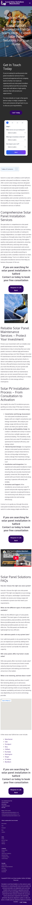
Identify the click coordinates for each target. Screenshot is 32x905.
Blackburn (8, 762)
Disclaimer (4, 871)
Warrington (8, 754)
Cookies (3, 851)
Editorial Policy (5, 855)
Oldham (7, 749)
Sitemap (3, 843)
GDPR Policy (4, 865)
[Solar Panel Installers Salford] (12, 3)
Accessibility (4, 870)
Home (3, 838)
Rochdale (8, 752)
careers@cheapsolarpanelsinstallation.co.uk (11, 815)
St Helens (8, 759)
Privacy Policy (4, 850)
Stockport (8, 744)
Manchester (9, 739)
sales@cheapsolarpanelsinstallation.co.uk (10, 814)
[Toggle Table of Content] (15, 169)
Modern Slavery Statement (7, 866)
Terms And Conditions (6, 853)
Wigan (7, 757)
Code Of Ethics (5, 858)
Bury (6, 747)
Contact (3, 842)
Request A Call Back (15, 289)
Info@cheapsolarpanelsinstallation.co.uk (10, 812)
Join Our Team (5, 840)
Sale (6, 742)
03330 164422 (8, 810)
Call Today (16, 113)
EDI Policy (4, 868)
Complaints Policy (5, 856)
